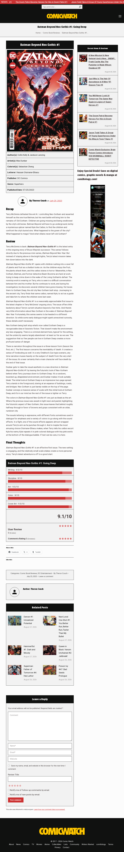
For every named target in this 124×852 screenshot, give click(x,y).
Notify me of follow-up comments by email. (30, 790)
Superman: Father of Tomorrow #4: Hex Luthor (30, 671)
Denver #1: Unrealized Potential (29, 620)
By (60, 573)
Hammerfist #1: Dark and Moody (29, 649)
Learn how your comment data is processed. (49, 809)
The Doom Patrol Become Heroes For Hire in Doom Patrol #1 (100, 119)
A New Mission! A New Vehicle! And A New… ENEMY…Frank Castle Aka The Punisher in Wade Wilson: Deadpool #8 (102, 61)
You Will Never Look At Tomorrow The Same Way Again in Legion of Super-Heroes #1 (100, 100)
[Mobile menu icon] (120, 16)
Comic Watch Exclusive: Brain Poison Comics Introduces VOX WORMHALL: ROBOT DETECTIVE (102, 154)
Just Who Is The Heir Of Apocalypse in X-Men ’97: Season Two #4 (100, 82)
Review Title (13, 774)
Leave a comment (46, 576)
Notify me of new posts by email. (25, 794)
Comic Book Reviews (28, 573)
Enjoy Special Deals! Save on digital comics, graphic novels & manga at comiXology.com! (97, 175)
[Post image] (14, 620)
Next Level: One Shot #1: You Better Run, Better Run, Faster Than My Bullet (65, 627)
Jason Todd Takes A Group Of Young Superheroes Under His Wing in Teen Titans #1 (81, 2)
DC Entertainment (45, 573)
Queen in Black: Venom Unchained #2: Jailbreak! (65, 651)
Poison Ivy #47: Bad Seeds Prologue (63, 671)
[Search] (80, 7)
